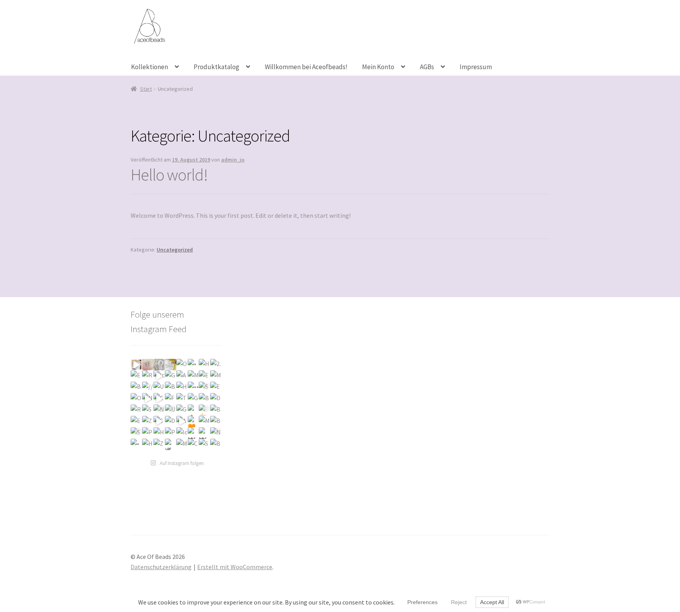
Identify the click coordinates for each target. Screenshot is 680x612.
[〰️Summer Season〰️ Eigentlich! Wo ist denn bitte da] (193, 433)
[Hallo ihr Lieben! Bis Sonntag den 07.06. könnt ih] (147, 444)
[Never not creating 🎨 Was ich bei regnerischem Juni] (216, 433)
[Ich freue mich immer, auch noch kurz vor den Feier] (147, 364)
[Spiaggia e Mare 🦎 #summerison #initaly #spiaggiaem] (147, 410)
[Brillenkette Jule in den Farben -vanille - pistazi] (216, 410)
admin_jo (232, 159)
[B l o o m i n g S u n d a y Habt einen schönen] (216, 421)
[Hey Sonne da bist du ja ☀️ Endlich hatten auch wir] (159, 433)
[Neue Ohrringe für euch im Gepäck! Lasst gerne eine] (147, 398)
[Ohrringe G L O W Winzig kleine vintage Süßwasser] (136, 398)
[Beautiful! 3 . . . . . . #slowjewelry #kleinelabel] (216, 444)
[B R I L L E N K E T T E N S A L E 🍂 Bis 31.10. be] (170, 387)
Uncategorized (175, 249)
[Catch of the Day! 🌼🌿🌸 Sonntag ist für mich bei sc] (193, 444)
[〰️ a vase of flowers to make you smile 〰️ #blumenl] (204, 433)
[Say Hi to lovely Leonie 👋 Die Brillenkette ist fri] (204, 444)
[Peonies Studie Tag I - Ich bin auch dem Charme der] (170, 433)
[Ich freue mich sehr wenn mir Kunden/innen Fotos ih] (182, 433)
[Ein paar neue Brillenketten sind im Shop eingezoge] (136, 421)
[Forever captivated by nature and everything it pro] (170, 398)
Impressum (476, 66)
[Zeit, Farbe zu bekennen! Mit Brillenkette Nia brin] (159, 444)
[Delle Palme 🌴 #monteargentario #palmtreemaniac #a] (216, 398)
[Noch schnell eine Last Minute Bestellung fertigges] (136, 364)
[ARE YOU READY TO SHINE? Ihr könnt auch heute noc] (170, 364)
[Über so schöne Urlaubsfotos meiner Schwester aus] (170, 410)
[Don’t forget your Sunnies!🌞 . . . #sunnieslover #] (170, 421)
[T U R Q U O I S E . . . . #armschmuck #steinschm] (182, 398)
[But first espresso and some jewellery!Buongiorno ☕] (204, 398)
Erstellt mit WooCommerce (234, 567)
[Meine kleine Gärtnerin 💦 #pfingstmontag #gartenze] (182, 444)
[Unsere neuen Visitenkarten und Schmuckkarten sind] (159, 387)
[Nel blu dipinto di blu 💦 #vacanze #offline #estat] (159, 410)
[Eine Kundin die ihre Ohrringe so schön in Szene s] (204, 376)
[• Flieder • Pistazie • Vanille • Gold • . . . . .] (136, 444)
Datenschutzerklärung (161, 567)
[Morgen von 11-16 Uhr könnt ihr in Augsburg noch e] (216, 376)
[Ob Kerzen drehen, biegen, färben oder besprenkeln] (182, 364)
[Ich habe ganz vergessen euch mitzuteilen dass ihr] (159, 376)
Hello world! (169, 174)
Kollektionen (149, 66)
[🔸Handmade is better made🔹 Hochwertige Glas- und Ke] (193, 410)
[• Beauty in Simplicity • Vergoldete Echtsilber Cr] (193, 364)
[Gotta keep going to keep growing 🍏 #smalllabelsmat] (182, 410)
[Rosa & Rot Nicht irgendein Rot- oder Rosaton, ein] (147, 376)
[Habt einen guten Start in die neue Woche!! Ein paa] (204, 364)
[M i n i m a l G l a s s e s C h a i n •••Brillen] (204, 421)
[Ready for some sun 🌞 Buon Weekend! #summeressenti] (136, 410)
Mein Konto (378, 66)
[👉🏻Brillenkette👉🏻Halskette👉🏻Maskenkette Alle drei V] (204, 410)
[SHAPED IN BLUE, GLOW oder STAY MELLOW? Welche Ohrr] (204, 387)
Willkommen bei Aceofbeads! (306, 66)
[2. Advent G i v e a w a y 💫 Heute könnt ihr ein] (216, 364)
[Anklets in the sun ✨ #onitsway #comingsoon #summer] (182, 421)
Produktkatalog (216, 66)
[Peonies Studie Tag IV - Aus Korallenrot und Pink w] (147, 433)
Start (146, 88)
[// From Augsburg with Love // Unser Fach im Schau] (147, 387)
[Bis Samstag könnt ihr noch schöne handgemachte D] (136, 387)
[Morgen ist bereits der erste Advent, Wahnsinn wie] (193, 376)
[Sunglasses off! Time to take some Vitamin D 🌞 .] (159, 421)
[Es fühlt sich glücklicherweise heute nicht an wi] (216, 387)
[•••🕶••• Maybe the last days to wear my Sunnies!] (193, 387)
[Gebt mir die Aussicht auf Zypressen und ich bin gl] (193, 398)
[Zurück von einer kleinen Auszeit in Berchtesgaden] (147, 421)
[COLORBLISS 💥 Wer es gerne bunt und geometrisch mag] (159, 364)
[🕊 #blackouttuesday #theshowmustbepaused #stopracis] (170, 444)
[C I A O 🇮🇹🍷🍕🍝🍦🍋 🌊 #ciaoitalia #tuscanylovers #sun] (159, 398)
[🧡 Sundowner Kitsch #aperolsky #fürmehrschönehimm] (193, 421)
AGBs (427, 66)
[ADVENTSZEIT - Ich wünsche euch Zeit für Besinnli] (182, 376)
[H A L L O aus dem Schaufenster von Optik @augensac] (182, 387)
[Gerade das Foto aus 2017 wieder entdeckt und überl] (170, 376)
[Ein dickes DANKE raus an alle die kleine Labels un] (136, 376)
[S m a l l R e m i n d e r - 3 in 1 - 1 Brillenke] (136, 433)
